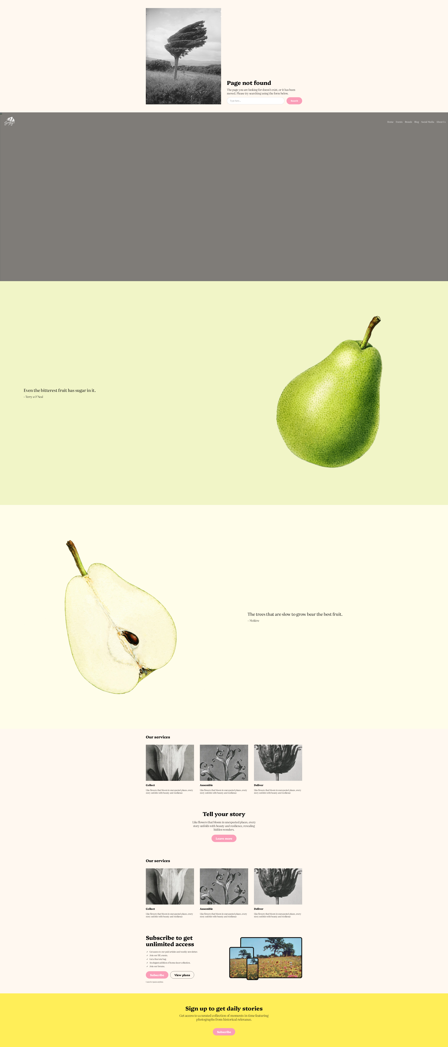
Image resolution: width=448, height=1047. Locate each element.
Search (294, 100)
